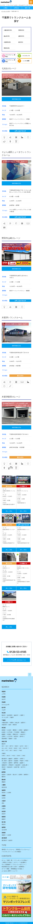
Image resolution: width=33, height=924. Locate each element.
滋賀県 (4, 790)
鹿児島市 (4, 840)
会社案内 (23, 862)
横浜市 (4, 743)
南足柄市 (17, 765)
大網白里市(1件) (8, 30)
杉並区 (4, 732)
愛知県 (4, 779)
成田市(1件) (21, 36)
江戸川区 (9, 732)
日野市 (4, 736)
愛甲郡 (16, 762)
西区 (3, 750)
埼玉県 (4, 713)
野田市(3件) (7, 48)
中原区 (13, 755)
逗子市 (23, 767)
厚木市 (4, 767)
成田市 (23, 722)
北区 (15, 738)
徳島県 (4, 817)
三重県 (4, 785)
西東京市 (15, 734)
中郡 (26, 760)
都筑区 (15, 748)
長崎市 (4, 835)
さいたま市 (5, 717)
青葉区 (16, 746)
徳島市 (4, 819)
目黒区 (9, 734)
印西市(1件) (21, 30)
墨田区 (15, 730)
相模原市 (4, 765)
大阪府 (4, 801)
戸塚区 (20, 750)
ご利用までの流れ (7, 862)
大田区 (20, 730)
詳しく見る (9, 511)
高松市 (4, 824)
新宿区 (4, 730)
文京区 (9, 730)
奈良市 (4, 813)
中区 (7, 750)
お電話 (5, 8)
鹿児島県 (4, 838)
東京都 (4, 727)
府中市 (22, 736)
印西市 (12, 722)
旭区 (26, 746)
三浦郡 (4, 769)
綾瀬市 (22, 762)
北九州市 (4, 829)
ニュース (14, 871)
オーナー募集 (5, 868)
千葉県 (4, 720)
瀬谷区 (15, 750)
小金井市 (22, 734)
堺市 (3, 803)
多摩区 (3, 755)
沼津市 (20, 774)
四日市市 (4, 787)
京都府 (4, 795)
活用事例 (21, 866)
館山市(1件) (7, 36)
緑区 (11, 750)
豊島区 (23, 732)
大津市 (9, 792)
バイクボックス (26, 55)
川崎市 (4, 753)
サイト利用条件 (6, 864)
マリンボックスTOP (5, 11)
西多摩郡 (4, 738)
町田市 (16, 736)
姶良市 (10, 840)
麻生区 (8, 755)
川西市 (4, 808)
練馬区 (26, 730)
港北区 (10, 748)
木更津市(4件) (7, 42)
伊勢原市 (11, 765)
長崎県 (4, 832)
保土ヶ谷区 (4, 748)
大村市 (9, 835)
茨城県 (4, 702)
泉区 (7, 746)
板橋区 (4, 734)
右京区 (4, 798)
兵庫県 (4, 806)
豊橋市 (4, 782)
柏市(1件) (20, 42)
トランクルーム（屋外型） (10, 56)
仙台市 (4, 699)
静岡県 (4, 772)
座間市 (16, 758)
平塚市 (22, 760)
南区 (3, 746)
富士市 (15, 774)
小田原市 (4, 762)
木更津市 (4, 724)
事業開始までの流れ (17, 868)
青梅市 (10, 738)
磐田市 (4, 776)
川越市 (12, 717)
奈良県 (4, 811)
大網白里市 (5, 722)
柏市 (10, 724)
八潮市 (22, 715)
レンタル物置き (16, 851)
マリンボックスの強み (20, 860)
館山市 (17, 722)
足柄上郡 (24, 765)
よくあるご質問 (6, 871)
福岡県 (4, 827)
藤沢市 (10, 760)
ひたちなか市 (5, 704)
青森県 (4, 691)
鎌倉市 (10, 758)
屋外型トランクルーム (8, 849)
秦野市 (10, 762)
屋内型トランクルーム (22, 849)
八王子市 (9, 736)
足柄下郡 (16, 767)
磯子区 (11, 746)
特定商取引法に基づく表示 (9, 866)
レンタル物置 (26, 60)
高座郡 (16, 760)
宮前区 (18, 755)
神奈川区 (25, 748)
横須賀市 (4, 758)
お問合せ (16, 8)
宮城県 (4, 697)
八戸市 (4, 694)
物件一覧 (27, 8)
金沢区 (21, 746)
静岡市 (26, 774)
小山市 (4, 709)
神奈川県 (4, 741)
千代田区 (16, 732)
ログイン (16, 862)
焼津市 (4, 774)
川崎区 (23, 755)
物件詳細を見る (16, 99)
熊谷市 (4, 715)
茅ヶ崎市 (4, 760)
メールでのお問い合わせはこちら (16, 660)
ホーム (4, 860)
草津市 (4, 792)
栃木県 (4, 707)
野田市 (15, 724)
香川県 (4, 822)
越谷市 (16, 715)
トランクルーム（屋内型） (10, 61)
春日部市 (9, 715)
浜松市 (9, 774)
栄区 (20, 748)
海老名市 (9, 767)
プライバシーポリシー (18, 864)
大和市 (22, 758)
